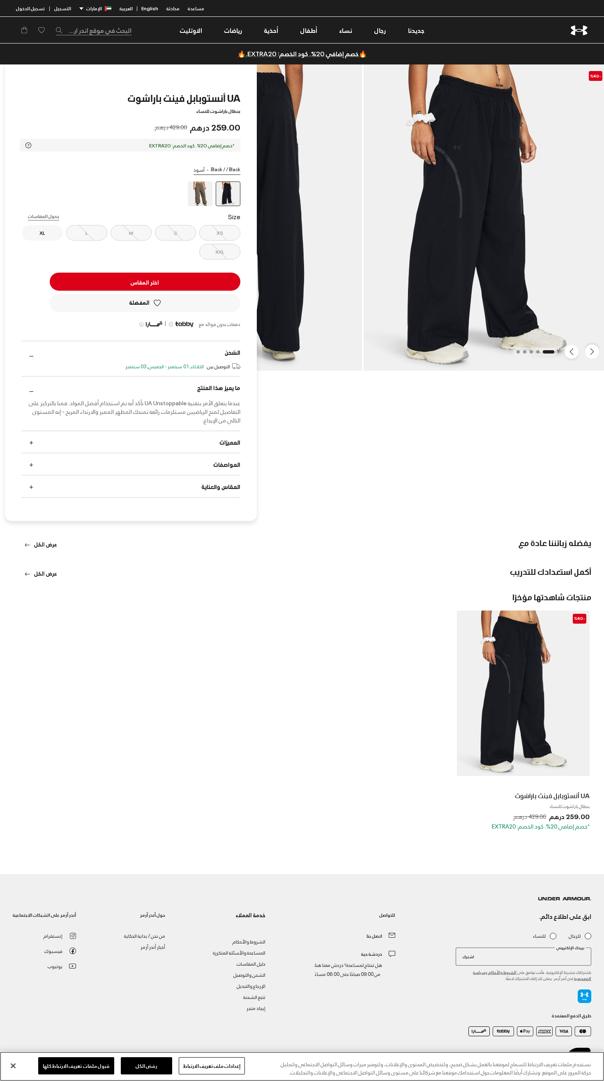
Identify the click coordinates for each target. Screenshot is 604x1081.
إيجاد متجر (256, 1007)
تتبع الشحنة (254, 996)
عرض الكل (45, 544)
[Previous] (594, 351)
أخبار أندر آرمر (153, 946)
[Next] (572, 351)
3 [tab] (529, 354)
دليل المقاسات (251, 963)
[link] (416, 30)
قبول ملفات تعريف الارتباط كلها (76, 1065)
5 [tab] (516, 354)
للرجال (575, 936)
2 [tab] (535, 354)
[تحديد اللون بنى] (200, 193)
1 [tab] (550, 354)
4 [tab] (522, 354)
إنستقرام (53, 935)
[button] (380, 30)
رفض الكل (146, 1065)
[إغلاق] (13, 1066)
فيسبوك (53, 950)
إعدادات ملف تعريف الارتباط (211, 1065)
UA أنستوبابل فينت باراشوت (552, 795)
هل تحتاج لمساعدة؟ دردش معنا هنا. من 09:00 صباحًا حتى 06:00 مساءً (348, 969)
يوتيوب (55, 965)
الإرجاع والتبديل (251, 985)
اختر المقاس (145, 282)
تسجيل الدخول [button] (30, 8)
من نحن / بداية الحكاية (144, 935)
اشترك (468, 956)
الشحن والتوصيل (249, 974)
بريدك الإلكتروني (570, 948)
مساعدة (196, 8)
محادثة (173, 8)
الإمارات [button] (94, 8)
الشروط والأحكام (502, 972)
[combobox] (93, 30)
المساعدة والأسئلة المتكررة (239, 952)
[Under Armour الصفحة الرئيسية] (579, 30)
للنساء (539, 936)
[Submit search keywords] (61, 30)
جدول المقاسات (43, 215)
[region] (302, 1066)
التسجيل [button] (62, 8)
